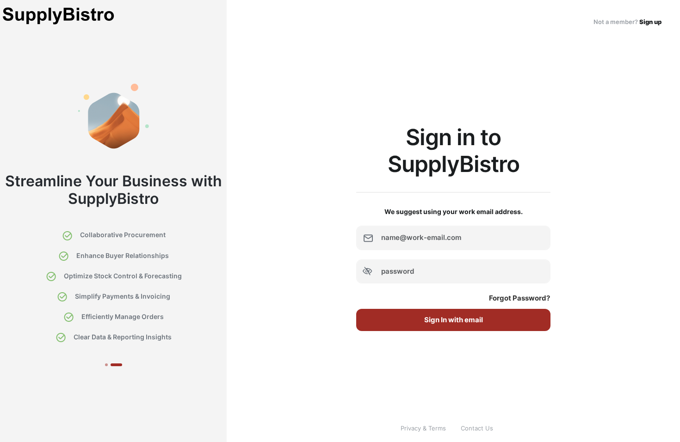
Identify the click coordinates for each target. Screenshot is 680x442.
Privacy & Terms (423, 428)
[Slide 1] (106, 364)
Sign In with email (453, 319)
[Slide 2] (116, 364)
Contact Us (477, 428)
